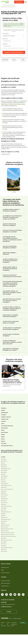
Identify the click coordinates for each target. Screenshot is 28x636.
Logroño (5, 464)
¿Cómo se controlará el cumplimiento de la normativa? (12, 275)
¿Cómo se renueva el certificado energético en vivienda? (12, 231)
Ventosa (4, 543)
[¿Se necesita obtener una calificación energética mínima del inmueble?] (24, 291)
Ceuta (2, 423)
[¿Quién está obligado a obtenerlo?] (24, 252)
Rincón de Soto (6, 525)
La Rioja (3, 457)
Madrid (3, 434)
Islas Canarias (4, 432)
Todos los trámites (5, 580)
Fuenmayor (5, 494)
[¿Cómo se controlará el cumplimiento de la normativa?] (24, 275)
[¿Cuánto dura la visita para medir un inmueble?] (24, 321)
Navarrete (5, 517)
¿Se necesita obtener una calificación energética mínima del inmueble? (12, 292)
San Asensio (5, 526)
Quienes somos (5, 567)
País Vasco (3, 443)
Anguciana (5, 476)
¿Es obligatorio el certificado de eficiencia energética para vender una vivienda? (12, 217)
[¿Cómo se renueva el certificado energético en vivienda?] (24, 230)
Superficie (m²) (5, 38)
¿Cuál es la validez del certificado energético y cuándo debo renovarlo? (12, 342)
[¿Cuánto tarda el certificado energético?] (24, 334)
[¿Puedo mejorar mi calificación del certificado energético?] (24, 328)
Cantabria (3, 414)
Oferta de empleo (5, 583)
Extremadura (4, 428)
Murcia (3, 439)
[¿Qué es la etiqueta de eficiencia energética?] (24, 224)
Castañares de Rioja (7, 485)
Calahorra (5, 461)
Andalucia (3, 408)
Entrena (4, 491)
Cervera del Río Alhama (8, 489)
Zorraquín (5, 551)
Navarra (3, 441)
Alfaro (4, 474)
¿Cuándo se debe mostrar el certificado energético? (11, 210)
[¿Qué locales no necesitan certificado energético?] (24, 315)
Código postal (5, 43)
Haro (4, 463)
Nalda (4, 515)
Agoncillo (5, 466)
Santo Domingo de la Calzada (9, 536)
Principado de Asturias (7, 445)
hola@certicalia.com (6, 606)
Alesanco (5, 472)
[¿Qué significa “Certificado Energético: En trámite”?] (24, 348)
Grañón (4, 496)
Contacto (8, 611)
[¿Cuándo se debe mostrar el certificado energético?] (24, 209)
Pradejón (5, 521)
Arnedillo (5, 478)
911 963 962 (3, 602)
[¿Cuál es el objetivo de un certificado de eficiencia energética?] (24, 259)
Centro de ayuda (5, 572)
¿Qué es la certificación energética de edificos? (10, 247)
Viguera (4, 545)
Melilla (2, 436)
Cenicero (5, 487)
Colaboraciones (5, 586)
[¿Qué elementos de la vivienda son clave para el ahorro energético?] (24, 299)
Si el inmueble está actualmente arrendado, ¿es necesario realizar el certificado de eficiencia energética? (12, 284)
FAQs (2, 570)
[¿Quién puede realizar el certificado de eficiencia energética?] (24, 267)
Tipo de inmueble (6, 33)
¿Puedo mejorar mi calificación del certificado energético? (12, 328)
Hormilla (5, 500)
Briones (4, 481)
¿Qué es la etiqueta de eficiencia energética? (9, 224)
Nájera (4, 513)
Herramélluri (5, 498)
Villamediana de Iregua (8, 547)
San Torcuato (6, 530)
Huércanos (5, 502)
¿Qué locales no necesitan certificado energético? (10, 315)
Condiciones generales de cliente (14, 624)
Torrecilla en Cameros (7, 540)
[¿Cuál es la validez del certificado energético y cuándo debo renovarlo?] (24, 340)
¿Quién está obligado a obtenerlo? (9, 253)
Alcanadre (5, 470)
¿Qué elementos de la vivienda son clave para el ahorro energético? (12, 300)
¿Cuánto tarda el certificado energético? (11, 335)
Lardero (4, 504)
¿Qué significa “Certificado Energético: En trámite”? (11, 349)
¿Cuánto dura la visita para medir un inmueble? (11, 322)
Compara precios (19, 1)
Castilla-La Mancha (6, 417)
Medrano (5, 508)
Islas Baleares (4, 412)
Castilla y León (4, 419)
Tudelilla (4, 542)
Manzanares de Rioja (7, 506)
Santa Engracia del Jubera (8, 534)
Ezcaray (4, 493)
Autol (4, 479)
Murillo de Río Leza (7, 511)
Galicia (2, 430)
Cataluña (3, 421)
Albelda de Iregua (6, 468)
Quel (4, 523)
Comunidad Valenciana (7, 425)
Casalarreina (5, 483)
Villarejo (4, 549)
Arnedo (4, 459)
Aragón (3, 410)
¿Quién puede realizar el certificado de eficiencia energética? (10, 268)
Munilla (4, 510)
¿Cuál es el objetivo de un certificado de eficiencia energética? (10, 260)
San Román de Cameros (8, 528)
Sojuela (4, 538)
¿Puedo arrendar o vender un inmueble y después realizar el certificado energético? (12, 308)
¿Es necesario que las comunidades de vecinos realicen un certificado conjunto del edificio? (12, 239)
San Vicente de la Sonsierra (8, 532)
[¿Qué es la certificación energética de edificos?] (24, 246)
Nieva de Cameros (7, 519)
